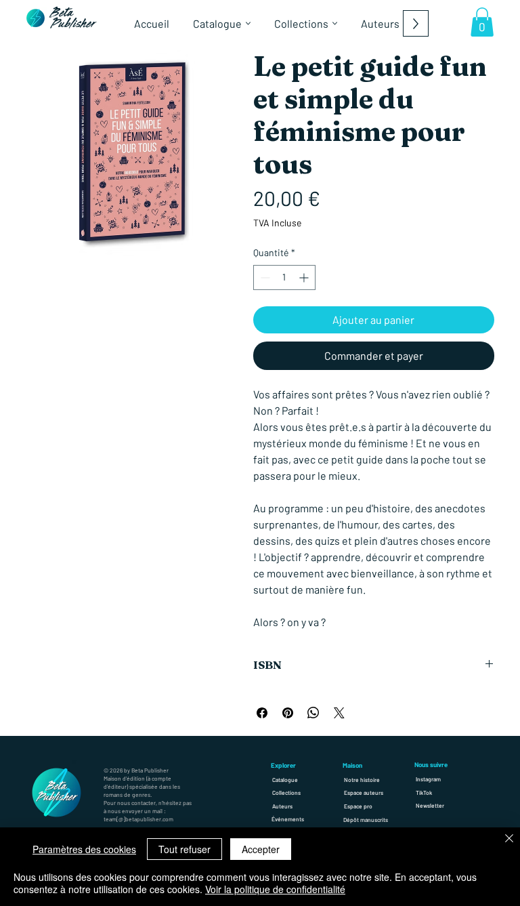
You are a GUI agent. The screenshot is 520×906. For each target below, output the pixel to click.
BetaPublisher (73, 19)
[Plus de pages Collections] (334, 23)
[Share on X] (339, 713)
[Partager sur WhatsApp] (313, 713)
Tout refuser (184, 849)
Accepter (261, 849)
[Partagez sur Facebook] (262, 713)
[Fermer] (509, 839)
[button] (482, 22)
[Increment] (305, 277)
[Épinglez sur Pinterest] (288, 713)
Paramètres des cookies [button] (84, 849)
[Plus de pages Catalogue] (248, 23)
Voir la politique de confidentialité (275, 889)
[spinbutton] (284, 277)
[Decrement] (263, 277)
